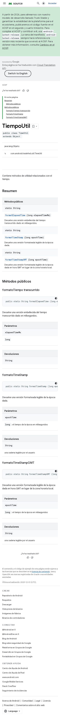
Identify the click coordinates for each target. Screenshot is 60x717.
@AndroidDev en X (10, 634)
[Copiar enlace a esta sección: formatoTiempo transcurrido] (42, 290)
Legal (37, 701)
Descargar (7, 604)
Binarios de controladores (13, 618)
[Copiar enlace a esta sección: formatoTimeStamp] (30, 375)
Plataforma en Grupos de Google (17, 647)
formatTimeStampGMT (16, 259)
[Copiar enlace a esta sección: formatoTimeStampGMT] (37, 463)
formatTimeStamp (14, 237)
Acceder (52, 3)
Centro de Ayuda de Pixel (13, 672)
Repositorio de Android (12, 595)
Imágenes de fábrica (11, 613)
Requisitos (6, 600)
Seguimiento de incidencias (14, 690)
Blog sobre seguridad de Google (16, 643)
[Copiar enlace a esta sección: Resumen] (20, 191)
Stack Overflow (9, 686)
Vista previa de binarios (12, 609)
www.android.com (10, 677)
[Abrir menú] (4, 3)
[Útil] (23, 90)
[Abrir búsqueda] (38, 3)
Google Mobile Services (12, 681)
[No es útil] (28, 90)
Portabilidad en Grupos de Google (17, 656)
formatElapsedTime (15, 215)
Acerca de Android (10, 701)
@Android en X (9, 629)
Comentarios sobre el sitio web (30, 705)
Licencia (47, 701)
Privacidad (8, 705)
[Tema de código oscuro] (56, 298)
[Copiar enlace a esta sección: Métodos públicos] (35, 281)
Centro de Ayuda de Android (15, 668)
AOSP (4, 85)
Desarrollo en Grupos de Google (16, 652)
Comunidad (27, 701)
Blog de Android (9, 638)
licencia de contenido (41, 571)
